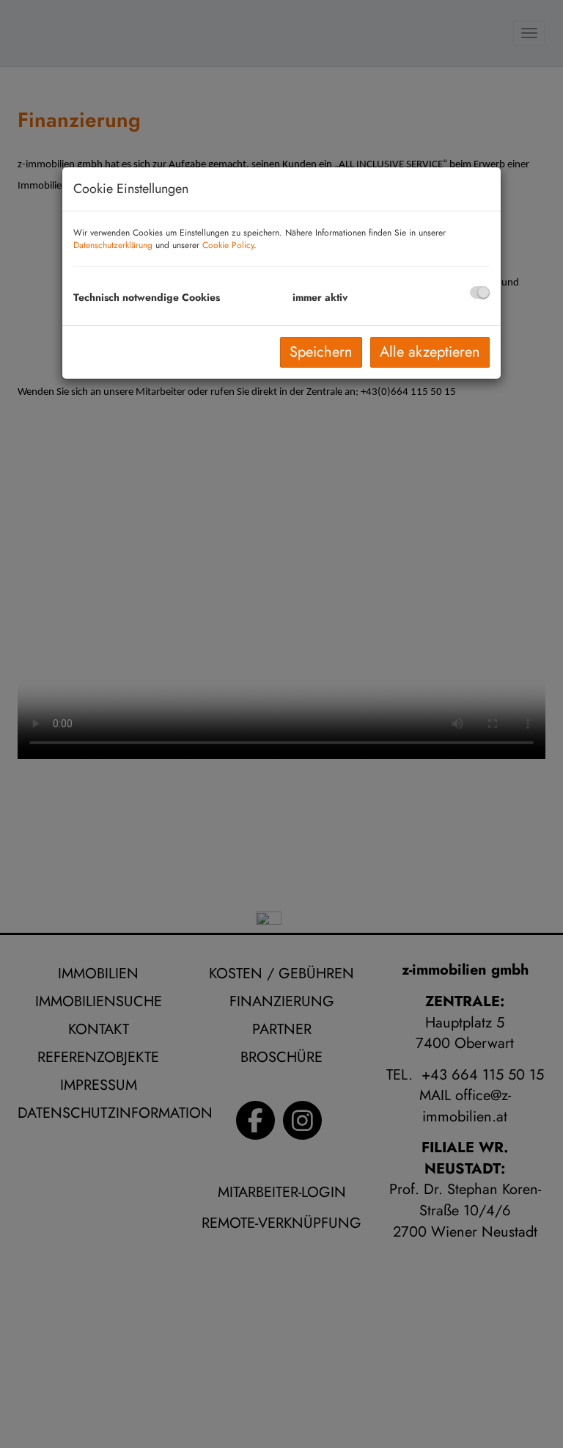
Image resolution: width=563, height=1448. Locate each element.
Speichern (321, 352)
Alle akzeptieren (430, 352)
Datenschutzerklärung (112, 245)
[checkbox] (480, 292)
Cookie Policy (228, 245)
